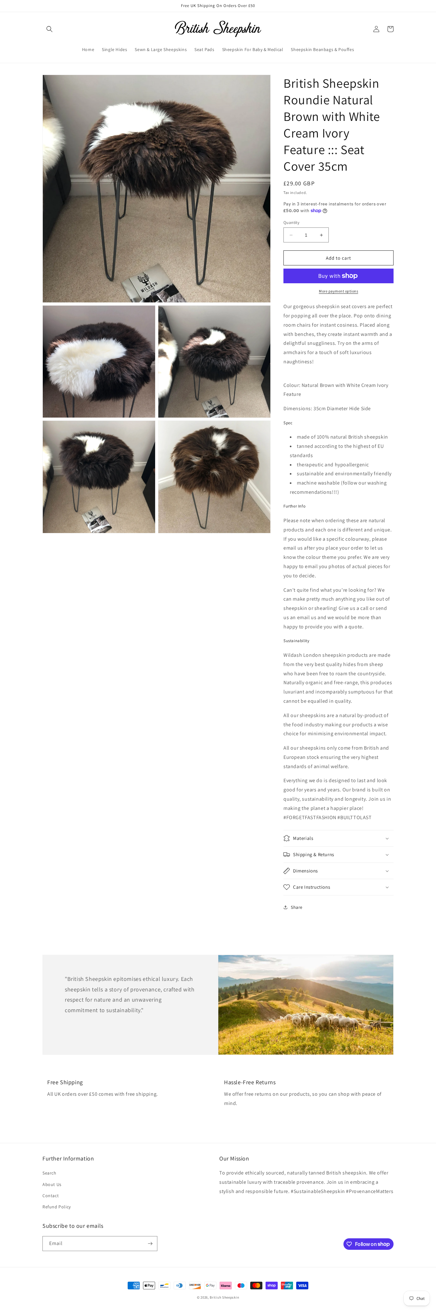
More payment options (338, 291)
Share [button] (297, 907)
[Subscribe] (150, 1243)
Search (49, 1173)
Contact (50, 1195)
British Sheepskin (224, 1297)
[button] (49, 29)
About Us (52, 1184)
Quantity (291, 222)
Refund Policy (56, 1207)
